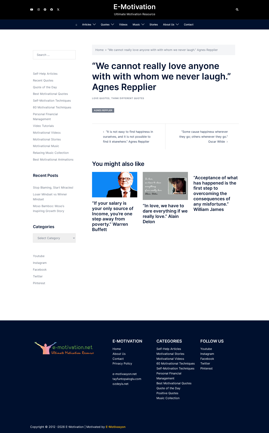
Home (99, 50)
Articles (86, 24)
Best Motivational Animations (53, 159)
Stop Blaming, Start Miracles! (53, 187)
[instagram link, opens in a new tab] (38, 9)
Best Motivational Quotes (50, 94)
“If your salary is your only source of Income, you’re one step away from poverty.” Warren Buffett (112, 216)
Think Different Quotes (127, 98)
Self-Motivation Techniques (52, 100)
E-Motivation (134, 7)
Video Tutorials (43, 126)
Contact (188, 24)
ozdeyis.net (120, 384)
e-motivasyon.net (125, 374)
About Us (168, 24)
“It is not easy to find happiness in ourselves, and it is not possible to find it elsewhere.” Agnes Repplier (128, 136)
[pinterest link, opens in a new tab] (44, 9)
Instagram (40, 263)
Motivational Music (46, 146)
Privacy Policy (122, 363)
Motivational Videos (47, 132)
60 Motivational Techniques (52, 107)
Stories (154, 24)
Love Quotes (101, 98)
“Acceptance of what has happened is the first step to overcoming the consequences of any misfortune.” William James (215, 193)
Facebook (40, 269)
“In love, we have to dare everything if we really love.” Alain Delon (165, 213)
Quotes (105, 24)
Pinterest (39, 283)
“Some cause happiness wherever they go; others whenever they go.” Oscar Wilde (203, 136)
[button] (237, 9)
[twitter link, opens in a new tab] (58, 9)
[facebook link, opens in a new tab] (51, 9)
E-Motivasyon (116, 427)
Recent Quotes (43, 80)
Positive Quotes (167, 393)
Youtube (38, 256)
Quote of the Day (45, 87)
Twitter (38, 276)
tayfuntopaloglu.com (127, 379)
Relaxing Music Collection (51, 153)
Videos (123, 24)
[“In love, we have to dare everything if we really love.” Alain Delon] (165, 185)
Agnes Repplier (103, 110)
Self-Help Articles (45, 73)
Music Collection (168, 398)
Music (136, 24)
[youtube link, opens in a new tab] (31, 9)
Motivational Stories (47, 139)
